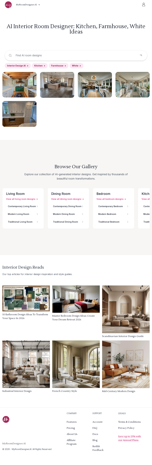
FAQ (94, 428)
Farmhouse (58, 65)
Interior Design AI (17, 65)
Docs (95, 434)
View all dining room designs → (67, 199)
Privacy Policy (126, 428)
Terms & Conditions (129, 421)
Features (72, 421)
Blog (95, 440)
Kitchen (39, 65)
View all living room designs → (22, 199)
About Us (72, 434)
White (76, 65)
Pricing (71, 428)
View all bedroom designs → (111, 199)
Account (97, 421)
